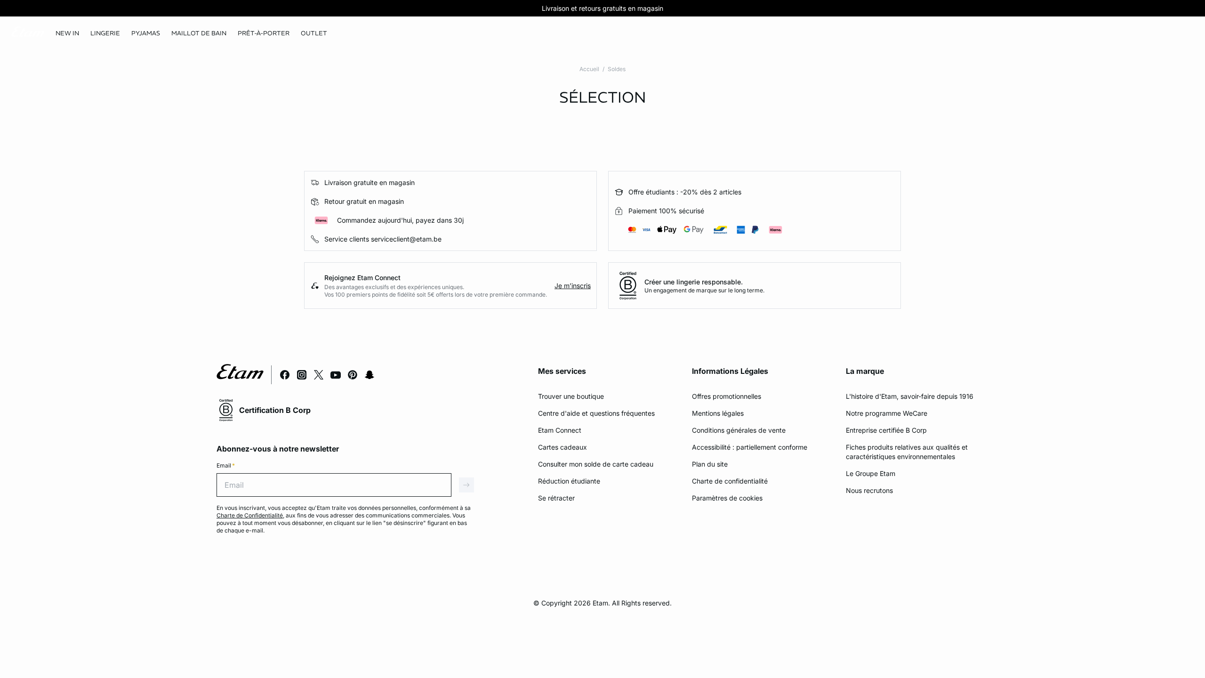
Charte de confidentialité (730, 481)
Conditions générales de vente (739, 430)
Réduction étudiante (569, 481)
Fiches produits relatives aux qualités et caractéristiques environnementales (907, 451)
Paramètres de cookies (727, 498)
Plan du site (710, 464)
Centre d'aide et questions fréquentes (596, 413)
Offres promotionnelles (726, 396)
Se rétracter (556, 498)
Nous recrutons (869, 490)
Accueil (589, 69)
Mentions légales (718, 413)
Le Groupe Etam (870, 473)
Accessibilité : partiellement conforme (749, 447)
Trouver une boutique (571, 396)
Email (226, 465)
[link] (67, 33)
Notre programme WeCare (886, 413)
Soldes (617, 69)
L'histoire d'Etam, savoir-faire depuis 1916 (909, 396)
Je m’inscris (572, 286)
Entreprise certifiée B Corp (886, 430)
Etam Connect (559, 430)
